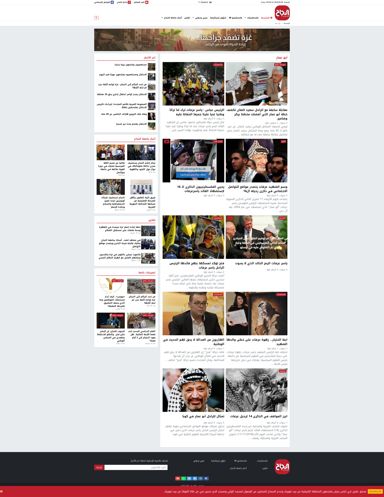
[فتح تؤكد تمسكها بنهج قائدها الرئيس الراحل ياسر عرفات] (193, 237)
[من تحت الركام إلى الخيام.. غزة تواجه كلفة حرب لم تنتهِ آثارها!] (151, 87)
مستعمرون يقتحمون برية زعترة (131, 64)
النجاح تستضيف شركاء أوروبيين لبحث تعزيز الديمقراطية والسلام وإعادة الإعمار (113, 202)
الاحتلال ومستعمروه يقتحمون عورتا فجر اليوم (123, 74)
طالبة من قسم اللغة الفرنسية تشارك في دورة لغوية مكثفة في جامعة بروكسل (111, 167)
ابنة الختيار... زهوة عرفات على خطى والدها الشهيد (256, 342)
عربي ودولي (201, 18)
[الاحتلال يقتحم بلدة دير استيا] (151, 126)
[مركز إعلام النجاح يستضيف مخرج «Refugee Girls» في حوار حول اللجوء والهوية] (141, 152)
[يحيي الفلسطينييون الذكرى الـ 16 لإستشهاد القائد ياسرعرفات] (193, 160)
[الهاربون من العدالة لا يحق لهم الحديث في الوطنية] (193, 313)
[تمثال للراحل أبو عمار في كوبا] (193, 390)
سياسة (282, 371)
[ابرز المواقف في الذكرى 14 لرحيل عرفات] (256, 390)
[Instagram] (200, 478)
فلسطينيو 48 (235, 18)
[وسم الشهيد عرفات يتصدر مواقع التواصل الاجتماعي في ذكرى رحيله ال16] (256, 160)
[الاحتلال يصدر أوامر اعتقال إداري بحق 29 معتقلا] (151, 96)
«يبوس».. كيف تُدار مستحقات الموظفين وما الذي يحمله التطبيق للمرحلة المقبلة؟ (112, 301)
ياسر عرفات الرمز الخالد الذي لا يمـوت (261, 263)
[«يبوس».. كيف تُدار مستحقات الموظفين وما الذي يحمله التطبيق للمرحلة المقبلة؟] (111, 286)
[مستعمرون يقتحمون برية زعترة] (151, 67)
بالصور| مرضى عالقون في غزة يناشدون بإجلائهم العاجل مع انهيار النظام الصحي (120, 256)
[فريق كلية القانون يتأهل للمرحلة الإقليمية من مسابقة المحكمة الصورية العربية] (141, 187)
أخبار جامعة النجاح (172, 18)
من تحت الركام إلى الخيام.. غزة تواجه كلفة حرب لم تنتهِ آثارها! (122, 86)
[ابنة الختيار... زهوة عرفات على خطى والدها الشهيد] (256, 313)
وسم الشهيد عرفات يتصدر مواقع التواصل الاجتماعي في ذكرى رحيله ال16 (257, 189)
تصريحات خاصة (280, 64)
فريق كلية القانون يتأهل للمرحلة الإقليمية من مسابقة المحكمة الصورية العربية (142, 202)
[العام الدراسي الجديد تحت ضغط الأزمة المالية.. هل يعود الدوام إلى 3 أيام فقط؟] (141, 321)
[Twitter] (194, 478)
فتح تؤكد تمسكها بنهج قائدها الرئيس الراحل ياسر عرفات (197, 265)
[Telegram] (189, 478)
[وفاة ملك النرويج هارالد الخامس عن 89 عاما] (151, 116)
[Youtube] (177, 478)
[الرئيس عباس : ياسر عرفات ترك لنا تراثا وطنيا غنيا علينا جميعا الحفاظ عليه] (193, 84)
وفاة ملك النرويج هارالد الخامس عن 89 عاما (124, 114)
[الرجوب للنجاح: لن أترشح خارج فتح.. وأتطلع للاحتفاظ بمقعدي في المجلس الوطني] (111, 321)
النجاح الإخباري (282, 12)
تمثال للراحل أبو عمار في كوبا (203, 416)
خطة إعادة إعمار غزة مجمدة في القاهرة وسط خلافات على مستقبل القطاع (120, 229)
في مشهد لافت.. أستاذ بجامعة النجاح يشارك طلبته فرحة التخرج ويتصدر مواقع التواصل (120, 243)
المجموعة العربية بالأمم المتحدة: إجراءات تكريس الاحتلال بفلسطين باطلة (122, 106)
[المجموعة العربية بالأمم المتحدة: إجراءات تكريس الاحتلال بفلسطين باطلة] (151, 106)
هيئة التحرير (184, 485)
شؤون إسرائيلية (218, 18)
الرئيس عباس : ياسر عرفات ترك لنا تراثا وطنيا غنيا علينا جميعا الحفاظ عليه (197, 112)
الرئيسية (287, 23)
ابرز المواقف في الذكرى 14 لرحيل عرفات (258, 416)
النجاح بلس (218, 141)
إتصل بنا (193, 485)
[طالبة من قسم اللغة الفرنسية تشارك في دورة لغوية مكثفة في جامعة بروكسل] (111, 152)
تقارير (187, 18)
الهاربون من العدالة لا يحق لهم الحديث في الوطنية (193, 342)
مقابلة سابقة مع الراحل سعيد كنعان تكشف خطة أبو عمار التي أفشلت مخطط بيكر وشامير (257, 114)
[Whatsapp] (183, 478)
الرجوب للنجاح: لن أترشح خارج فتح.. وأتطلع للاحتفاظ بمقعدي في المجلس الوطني (111, 336)
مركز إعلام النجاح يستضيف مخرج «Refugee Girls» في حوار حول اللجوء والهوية (141, 166)
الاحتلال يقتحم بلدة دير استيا (131, 124)
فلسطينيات (252, 18)
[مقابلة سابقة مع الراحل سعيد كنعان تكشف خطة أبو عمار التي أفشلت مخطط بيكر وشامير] (256, 84)
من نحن (201, 485)
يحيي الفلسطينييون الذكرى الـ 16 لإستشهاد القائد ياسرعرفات (200, 189)
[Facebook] (206, 478)
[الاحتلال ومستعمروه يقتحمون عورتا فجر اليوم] (151, 77)
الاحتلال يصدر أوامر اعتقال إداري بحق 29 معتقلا (122, 94)
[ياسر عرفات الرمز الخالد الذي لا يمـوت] (256, 237)
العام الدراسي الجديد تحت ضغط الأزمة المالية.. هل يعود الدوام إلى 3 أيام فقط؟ (141, 336)
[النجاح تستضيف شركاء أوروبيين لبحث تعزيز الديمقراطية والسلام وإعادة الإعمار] (111, 187)
